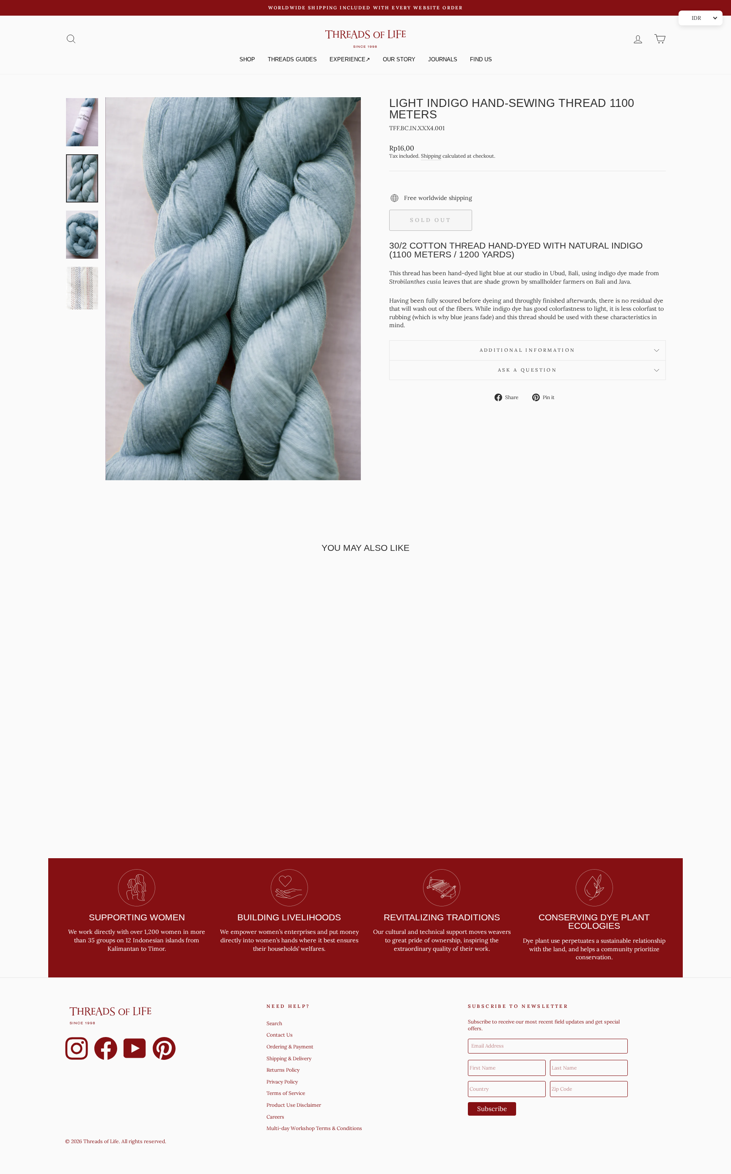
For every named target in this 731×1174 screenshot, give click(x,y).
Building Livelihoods (289, 917)
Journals (442, 59)
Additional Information (528, 350)
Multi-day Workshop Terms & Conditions (314, 1128)
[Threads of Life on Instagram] (76, 1049)
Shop (247, 59)
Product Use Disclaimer (294, 1105)
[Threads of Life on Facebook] (105, 1049)
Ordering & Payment (290, 1046)
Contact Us (280, 1035)
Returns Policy (283, 1070)
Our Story (399, 59)
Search (274, 1023)
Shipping (431, 156)
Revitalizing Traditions (442, 917)
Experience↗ (350, 59)
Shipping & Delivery (289, 1058)
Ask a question (527, 370)
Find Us (481, 59)
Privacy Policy (282, 1081)
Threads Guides (292, 59)
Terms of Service (286, 1093)
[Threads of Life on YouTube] (135, 1049)
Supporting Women (137, 917)
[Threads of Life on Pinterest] (164, 1049)
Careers (275, 1117)
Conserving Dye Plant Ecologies (594, 921)
